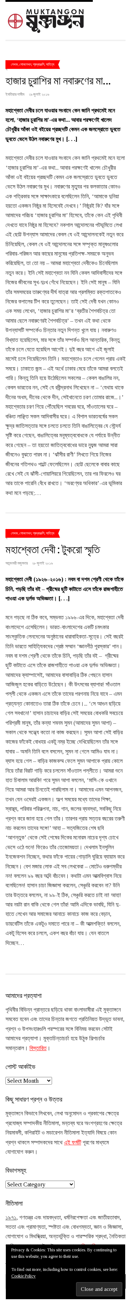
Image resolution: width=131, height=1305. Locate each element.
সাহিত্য (50, 64)
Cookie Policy (23, 1276)
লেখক (14, 64)
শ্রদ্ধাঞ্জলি (38, 64)
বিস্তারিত (38, 1048)
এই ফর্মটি (72, 1142)
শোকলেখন (25, 64)
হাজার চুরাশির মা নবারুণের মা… (58, 80)
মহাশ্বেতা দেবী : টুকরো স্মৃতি (52, 549)
